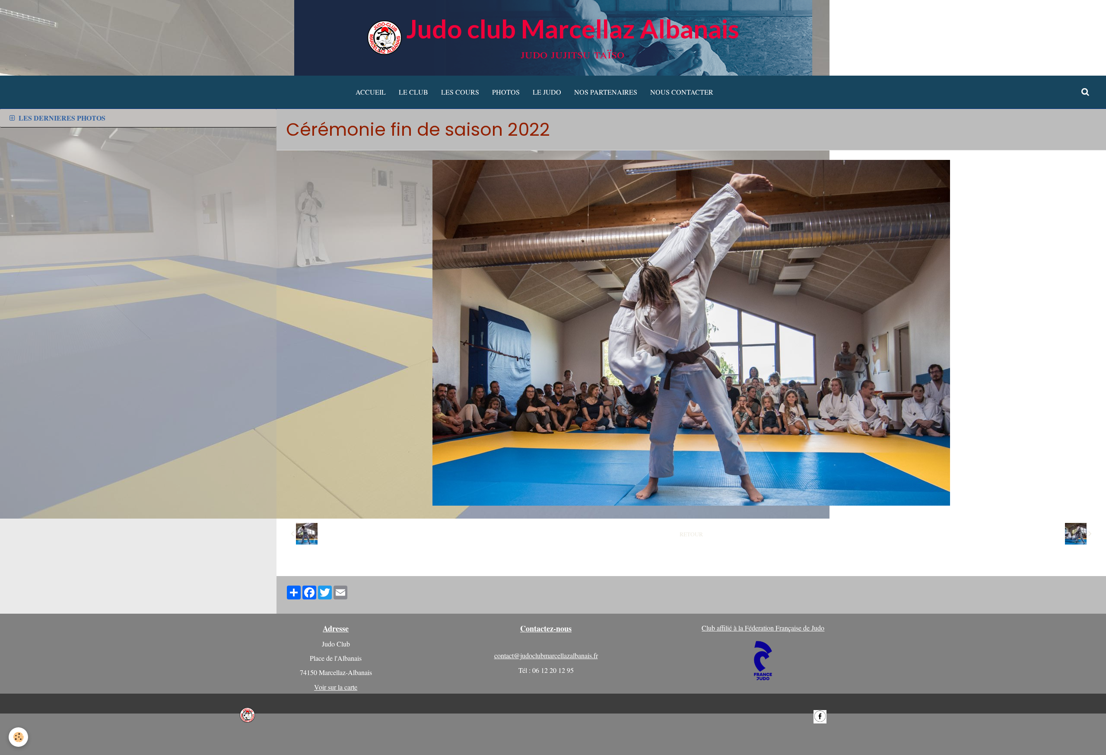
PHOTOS (506, 91)
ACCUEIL (371, 91)
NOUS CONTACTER (681, 91)
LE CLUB (413, 91)
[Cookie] (18, 737)
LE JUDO (547, 91)
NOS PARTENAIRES (605, 91)
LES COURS (460, 91)
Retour (691, 534)
